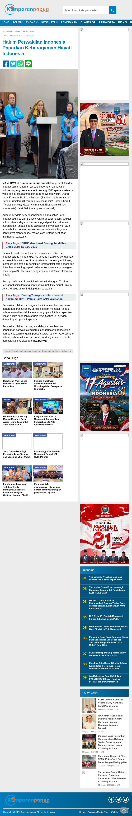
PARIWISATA (107, 22)
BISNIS (122, 22)
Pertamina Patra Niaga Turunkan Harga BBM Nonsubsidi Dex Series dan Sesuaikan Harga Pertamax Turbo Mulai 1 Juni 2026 (108, 641)
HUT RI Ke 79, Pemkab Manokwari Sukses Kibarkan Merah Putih (106, 617)
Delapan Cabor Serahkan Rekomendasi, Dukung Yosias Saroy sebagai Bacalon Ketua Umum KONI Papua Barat (107, 604)
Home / (5, 31)
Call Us (114, 812)
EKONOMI (32, 22)
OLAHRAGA (88, 22)
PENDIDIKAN (69, 22)
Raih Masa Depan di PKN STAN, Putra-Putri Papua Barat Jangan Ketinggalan (112, 759)
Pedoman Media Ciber (98, 812)
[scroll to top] (123, 811)
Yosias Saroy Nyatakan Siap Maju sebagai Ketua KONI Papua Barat (106, 578)
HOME (5, 22)
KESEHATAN (49, 22)
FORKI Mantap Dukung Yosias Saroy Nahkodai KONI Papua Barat (107, 654)
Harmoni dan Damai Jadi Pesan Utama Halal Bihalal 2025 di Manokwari (108, 628)
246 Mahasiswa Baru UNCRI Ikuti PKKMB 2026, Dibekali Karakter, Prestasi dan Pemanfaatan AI (105, 679)
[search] (112, 10)
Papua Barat (28, 31)
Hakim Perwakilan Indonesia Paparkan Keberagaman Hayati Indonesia (38, 351)
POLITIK (18, 22)
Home (82, 812)
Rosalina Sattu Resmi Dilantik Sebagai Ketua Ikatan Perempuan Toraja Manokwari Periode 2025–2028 (108, 666)
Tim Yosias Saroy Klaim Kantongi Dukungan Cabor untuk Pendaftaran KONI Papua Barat (107, 590)
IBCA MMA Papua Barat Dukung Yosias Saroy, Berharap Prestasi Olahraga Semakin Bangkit (110, 721)
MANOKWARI (15, 31)
